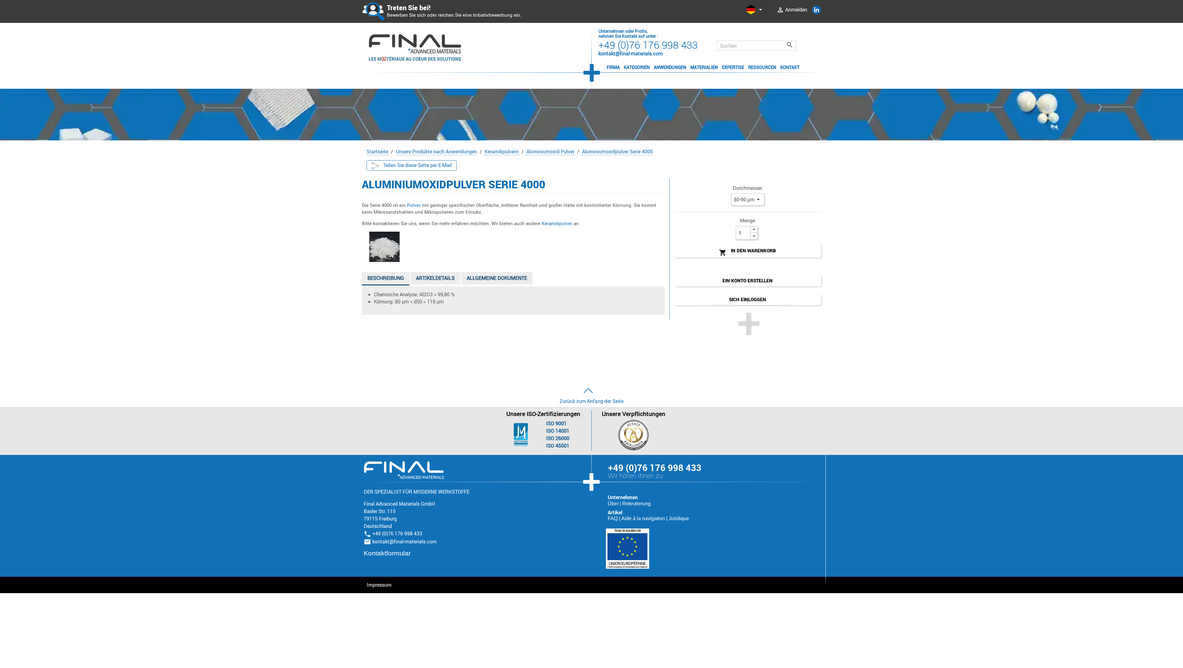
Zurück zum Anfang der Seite (591, 401)
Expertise (733, 67)
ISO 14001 (557, 430)
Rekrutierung (636, 503)
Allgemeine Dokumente (497, 278)
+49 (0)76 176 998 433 (648, 44)
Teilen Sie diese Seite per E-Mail (417, 165)
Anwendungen (670, 67)
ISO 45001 (557, 445)
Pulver (414, 205)
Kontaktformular (387, 553)
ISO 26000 (557, 438)
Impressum (379, 584)
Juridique (679, 518)
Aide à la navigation (643, 518)
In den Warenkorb (747, 251)
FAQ (613, 518)
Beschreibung (385, 278)
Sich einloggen (747, 299)
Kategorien (637, 67)
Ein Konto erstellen (747, 280)
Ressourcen (762, 67)
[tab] (385, 279)
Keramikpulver (557, 223)
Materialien (704, 67)
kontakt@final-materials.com (404, 541)
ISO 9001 (556, 423)
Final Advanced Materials (404, 470)
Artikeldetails (435, 278)
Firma (613, 67)
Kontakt (789, 67)
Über (614, 503)
